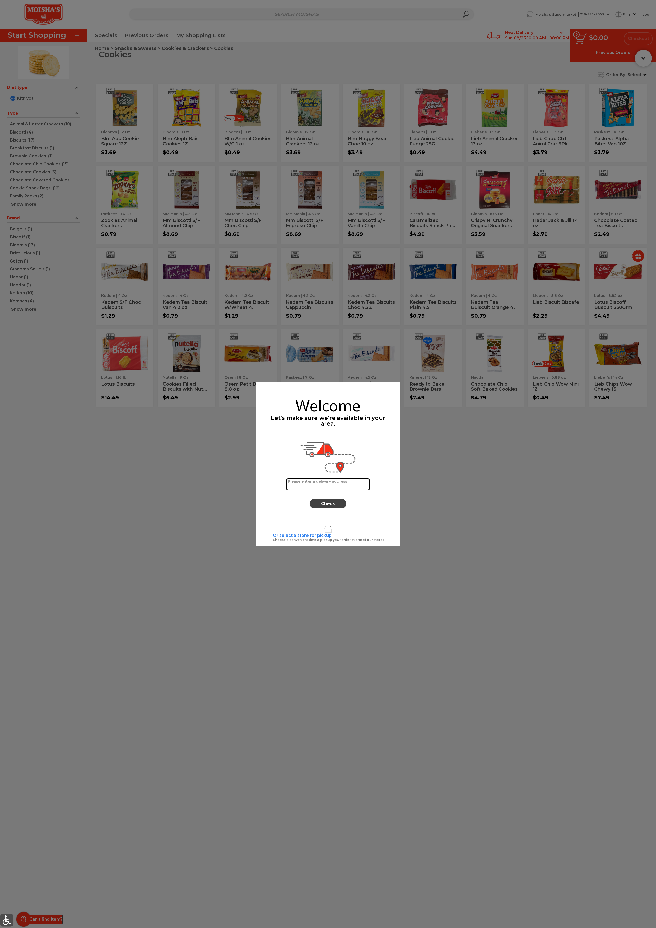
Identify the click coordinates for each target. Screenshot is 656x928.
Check (328, 503)
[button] (6, 920)
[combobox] (328, 484)
